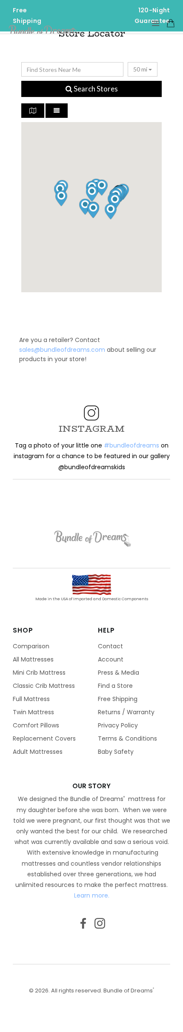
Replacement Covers (44, 738)
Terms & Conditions (127, 738)
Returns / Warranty (126, 712)
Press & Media (118, 672)
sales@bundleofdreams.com (62, 349)
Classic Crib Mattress (44, 685)
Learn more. (91, 895)
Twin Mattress (33, 712)
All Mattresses (33, 659)
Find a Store (115, 685)
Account (110, 659)
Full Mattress (31, 699)
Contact (110, 646)
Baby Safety (116, 751)
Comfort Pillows (36, 725)
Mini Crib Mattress (39, 672)
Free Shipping (117, 699)
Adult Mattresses (38, 751)
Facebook (83, 926)
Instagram (99, 926)
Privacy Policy (118, 725)
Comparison (31, 646)
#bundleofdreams (131, 445)
